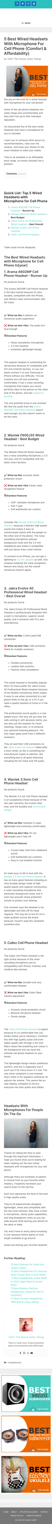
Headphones (14, 1362)
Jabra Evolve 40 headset (21, 747)
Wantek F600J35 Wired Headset (28, 214)
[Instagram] (28, 3)
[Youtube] (31, 1353)
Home (6, 1512)
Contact (44, 1512)
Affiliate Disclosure (28, 1512)
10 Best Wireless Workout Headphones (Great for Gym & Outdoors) (27, 1292)
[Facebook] (17, 3)
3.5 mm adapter (25, 559)
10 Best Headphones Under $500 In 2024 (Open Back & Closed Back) (29, 1281)
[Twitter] (22, 3)
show (21, 174)
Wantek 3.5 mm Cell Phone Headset (23, 876)
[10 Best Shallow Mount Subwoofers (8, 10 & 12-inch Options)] (26, 1451)
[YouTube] (34, 3)
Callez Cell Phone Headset (25, 234)
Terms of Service (33, 1516)
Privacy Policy (17, 1516)
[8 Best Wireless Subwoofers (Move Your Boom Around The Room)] (26, 1410)
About (14, 1512)
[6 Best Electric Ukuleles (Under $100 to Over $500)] (26, 1491)
